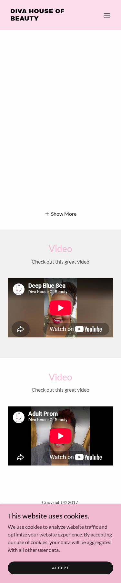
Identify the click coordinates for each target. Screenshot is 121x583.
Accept (60, 567)
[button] (106, 15)
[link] (44, 18)
